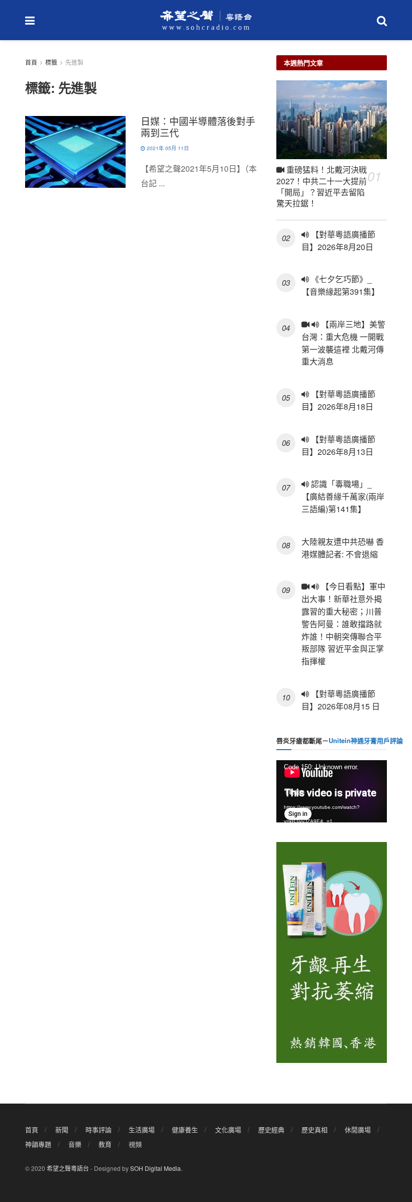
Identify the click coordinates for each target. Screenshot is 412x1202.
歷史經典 (271, 1129)
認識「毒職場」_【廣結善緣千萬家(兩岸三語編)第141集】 (342, 496)
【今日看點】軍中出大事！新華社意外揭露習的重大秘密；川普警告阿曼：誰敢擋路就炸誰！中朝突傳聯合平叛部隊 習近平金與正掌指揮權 (343, 623)
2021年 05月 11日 (167, 148)
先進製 (74, 62)
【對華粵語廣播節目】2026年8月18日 (338, 400)
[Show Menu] (30, 20)
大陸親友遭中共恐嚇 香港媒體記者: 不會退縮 (342, 548)
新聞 (61, 1129)
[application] (331, 791)
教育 (105, 1144)
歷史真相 (314, 1129)
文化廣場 (228, 1129)
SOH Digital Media (155, 1168)
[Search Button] (382, 20)
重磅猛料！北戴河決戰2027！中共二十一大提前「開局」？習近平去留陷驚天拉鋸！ (321, 186)
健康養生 (185, 1129)
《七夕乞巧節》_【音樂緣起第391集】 (340, 285)
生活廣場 (142, 1129)
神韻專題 (38, 1144)
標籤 (51, 62)
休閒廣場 (358, 1129)
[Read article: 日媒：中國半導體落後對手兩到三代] (75, 152)
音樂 (74, 1144)
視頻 (135, 1144)
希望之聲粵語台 (68, 1168)
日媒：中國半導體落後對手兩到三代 (198, 126)
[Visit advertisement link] (331, 952)
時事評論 (98, 1129)
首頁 (31, 62)
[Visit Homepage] (206, 20)
